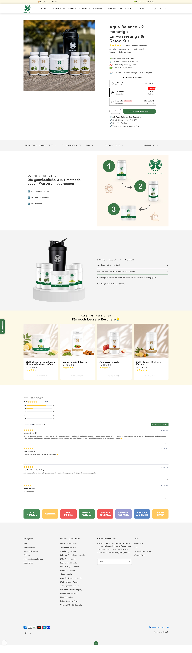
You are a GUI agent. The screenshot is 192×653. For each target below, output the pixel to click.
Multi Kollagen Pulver (69, 582)
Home (43, 9)
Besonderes (112, 145)
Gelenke (97, 9)
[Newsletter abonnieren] (129, 562)
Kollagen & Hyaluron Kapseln (72, 555)
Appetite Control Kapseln (71, 578)
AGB (136, 547)
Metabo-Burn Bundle (68, 543)
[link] (160, 8)
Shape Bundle (66, 574)
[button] (154, 8)
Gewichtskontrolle (79, 9)
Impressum (138, 543)
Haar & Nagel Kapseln (69, 566)
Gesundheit (141, 9)
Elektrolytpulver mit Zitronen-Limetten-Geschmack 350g (35, 363)
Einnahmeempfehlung (76, 145)
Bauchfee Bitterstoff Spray (71, 589)
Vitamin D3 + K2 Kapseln (71, 605)
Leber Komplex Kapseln (70, 601)
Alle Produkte (57, 9)
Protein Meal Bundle (68, 562)
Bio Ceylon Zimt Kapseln (70, 361)
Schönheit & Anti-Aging (119, 9)
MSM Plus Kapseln (68, 559)
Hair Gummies (66, 597)
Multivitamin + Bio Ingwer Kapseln (144, 363)
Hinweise (149, 145)
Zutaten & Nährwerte (39, 145)
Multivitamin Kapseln (69, 593)
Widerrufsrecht (140, 555)
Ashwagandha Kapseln (69, 585)
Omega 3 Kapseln (67, 570)
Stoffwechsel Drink (68, 547)
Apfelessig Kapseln (104, 361)
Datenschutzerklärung (143, 551)
